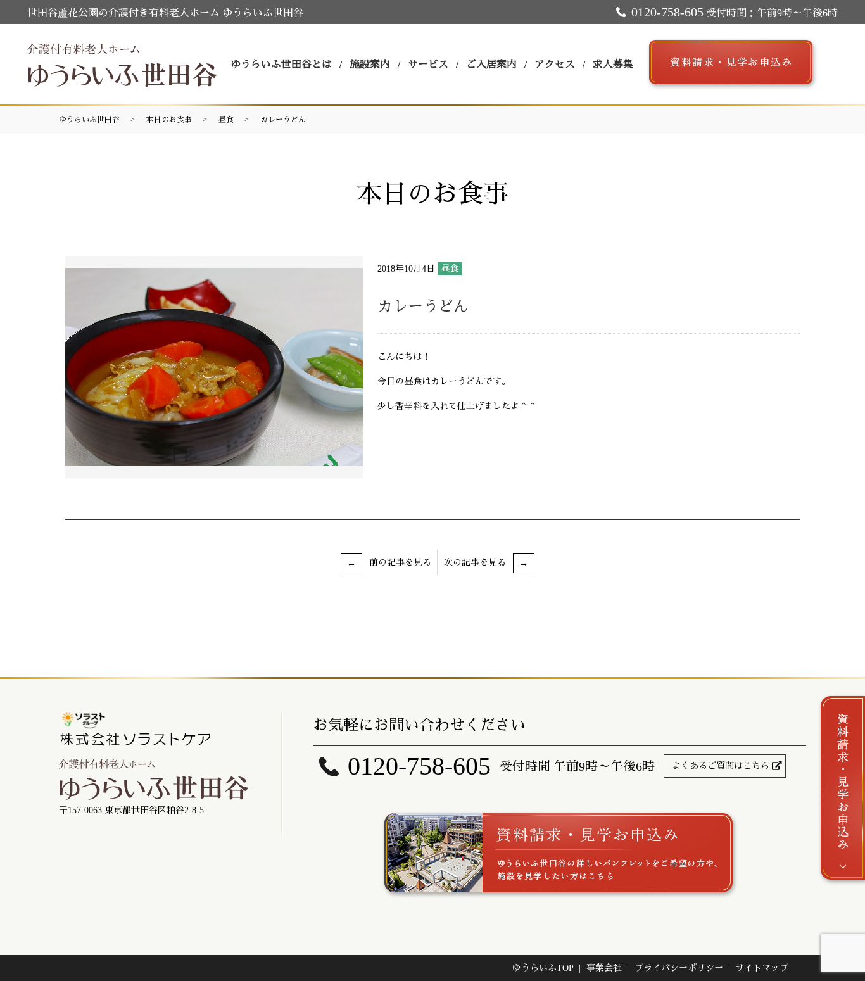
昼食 (226, 119)
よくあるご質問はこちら (720, 766)
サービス (428, 64)
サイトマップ (761, 968)
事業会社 (604, 968)
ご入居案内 (491, 64)
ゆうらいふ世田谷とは (281, 64)
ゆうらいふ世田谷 (89, 119)
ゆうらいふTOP (543, 968)
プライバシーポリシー (679, 968)
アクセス (554, 64)
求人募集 (613, 64)
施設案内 (370, 64)
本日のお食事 (169, 119)
